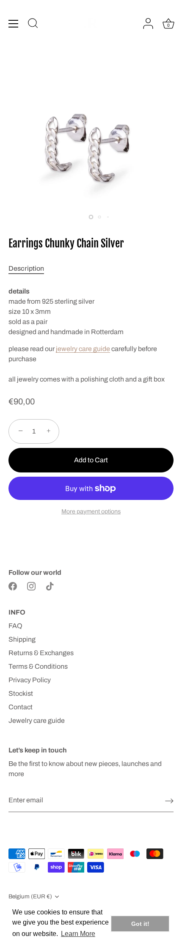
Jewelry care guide (36, 720)
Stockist (20, 693)
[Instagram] (31, 586)
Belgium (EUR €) (30, 896)
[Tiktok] (50, 586)
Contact (20, 707)
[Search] (33, 24)
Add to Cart (91, 460)
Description (26, 268)
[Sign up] (169, 800)
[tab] (30, 269)
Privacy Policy (29, 679)
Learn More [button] (78, 933)
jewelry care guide (83, 348)
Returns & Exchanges (41, 652)
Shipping (22, 639)
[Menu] (13, 23)
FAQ (15, 625)
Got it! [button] (140, 923)
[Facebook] (12, 586)
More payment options (91, 511)
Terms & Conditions (38, 666)
